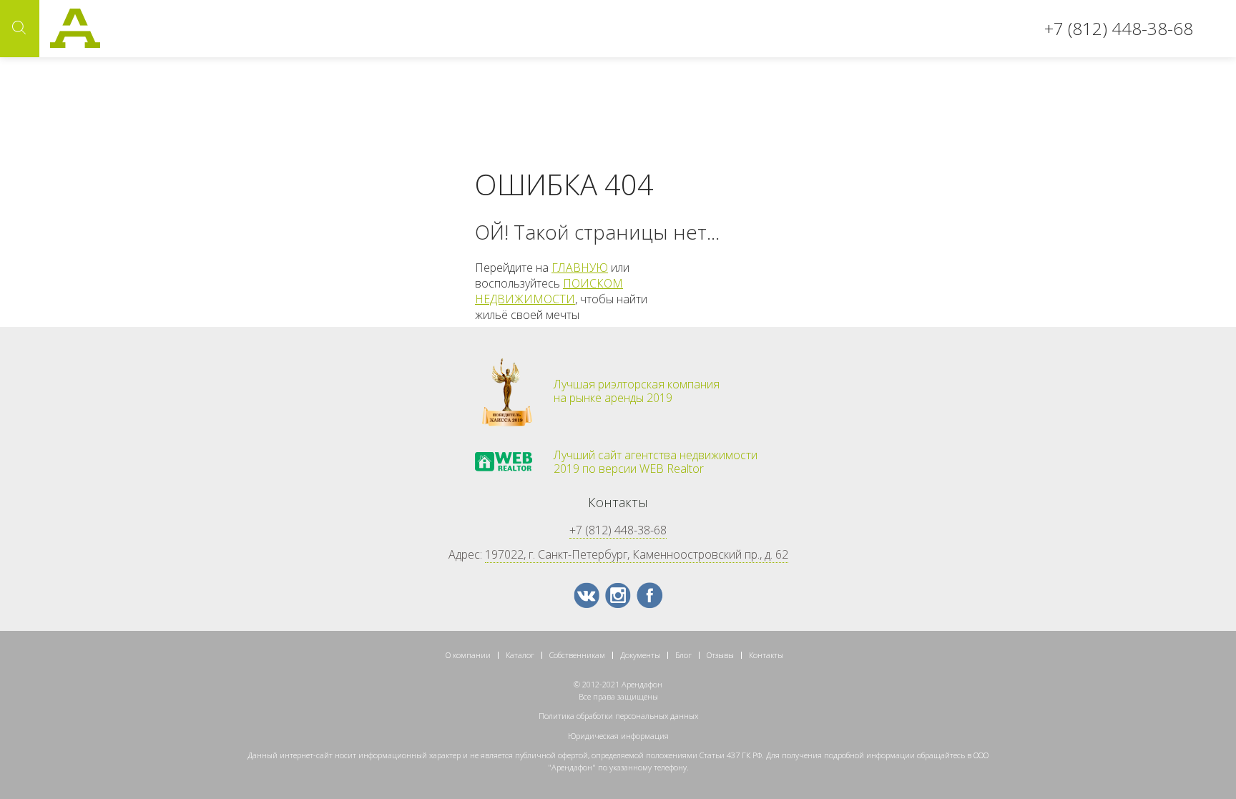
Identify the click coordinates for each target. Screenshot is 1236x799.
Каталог (520, 655)
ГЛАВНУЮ (579, 267)
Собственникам (577, 655)
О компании (468, 655)
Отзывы (720, 655)
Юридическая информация (618, 735)
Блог (683, 655)
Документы (640, 655)
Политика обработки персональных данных (618, 715)
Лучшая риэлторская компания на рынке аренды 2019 (637, 391)
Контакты (766, 655)
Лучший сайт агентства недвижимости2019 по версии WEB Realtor (655, 462)
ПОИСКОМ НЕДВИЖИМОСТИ (549, 291)
